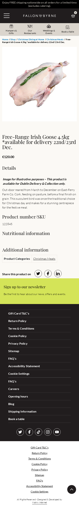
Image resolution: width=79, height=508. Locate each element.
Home (5, 39)
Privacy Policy (18, 343)
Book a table (16, 419)
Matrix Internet (39, 502)
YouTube (57, 432)
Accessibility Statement (24, 366)
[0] (74, 16)
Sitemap (13, 351)
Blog (11, 404)
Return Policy (17, 321)
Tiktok (38, 432)
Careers (13, 389)
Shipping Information (22, 411)
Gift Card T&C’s (18, 313)
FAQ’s (12, 358)
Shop (13, 39)
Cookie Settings (18, 373)
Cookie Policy (17, 336)
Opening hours (18, 396)
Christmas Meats (54, 39)
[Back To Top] (71, 489)
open (7, 16)
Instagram (47, 432)
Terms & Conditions (21, 328)
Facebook (29, 432)
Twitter (20, 432)
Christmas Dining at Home (31, 39)
